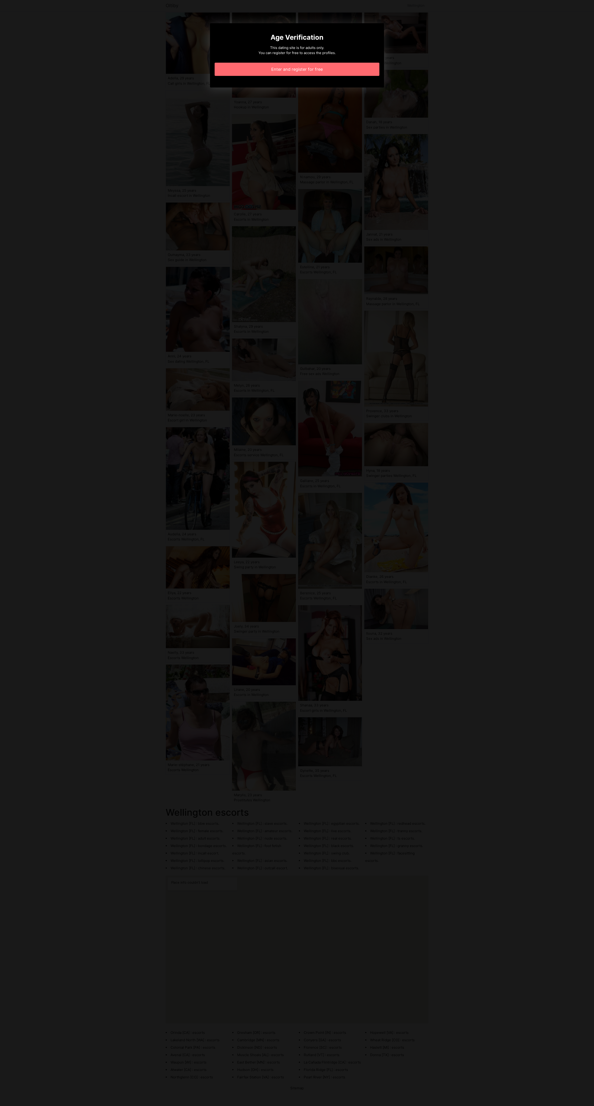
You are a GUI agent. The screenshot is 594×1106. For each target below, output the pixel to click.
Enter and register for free (297, 69)
